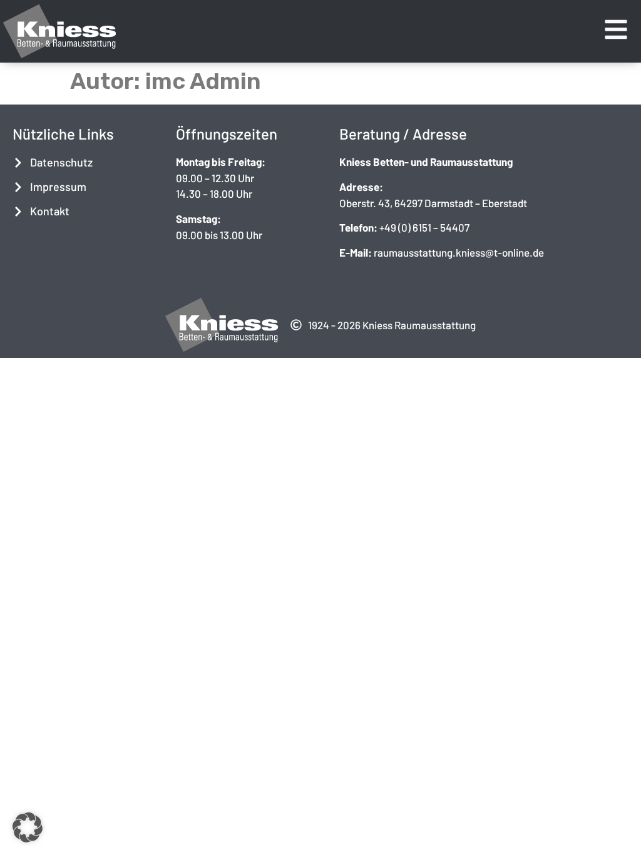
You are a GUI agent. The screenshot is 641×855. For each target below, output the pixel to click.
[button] (27, 827)
